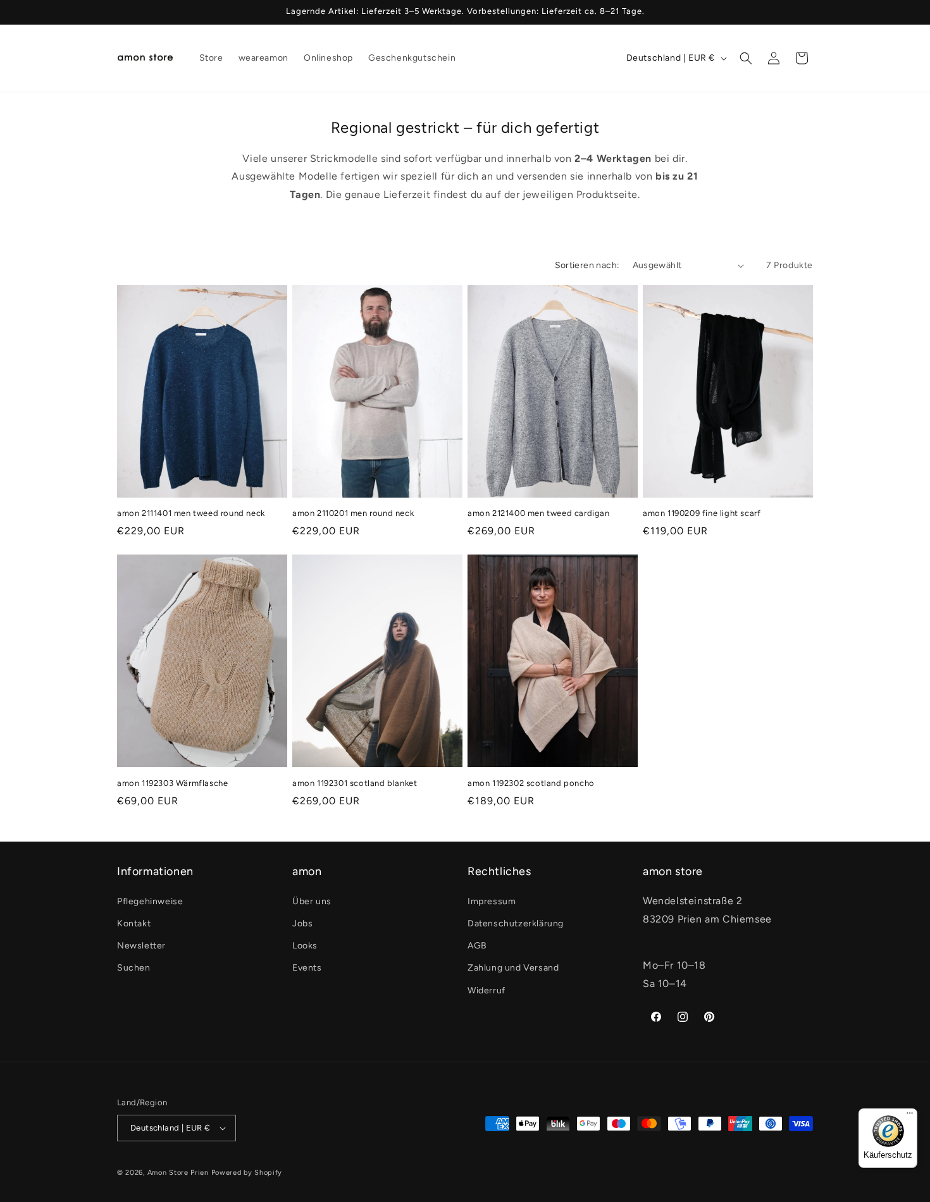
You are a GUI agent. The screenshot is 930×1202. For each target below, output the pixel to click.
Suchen (134, 967)
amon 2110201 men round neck (353, 513)
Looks (305, 945)
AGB (477, 945)
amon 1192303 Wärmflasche (172, 782)
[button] (746, 58)
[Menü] (909, 1116)
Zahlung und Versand (513, 967)
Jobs (302, 923)
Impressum (492, 901)
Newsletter (141, 945)
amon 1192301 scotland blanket (354, 782)
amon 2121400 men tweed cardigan (539, 513)
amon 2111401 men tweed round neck (191, 513)
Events (307, 967)
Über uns (312, 901)
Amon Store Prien (178, 1172)
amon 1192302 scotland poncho (531, 782)
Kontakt (134, 923)
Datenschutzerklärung (516, 923)
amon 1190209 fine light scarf (701, 513)
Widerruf (486, 990)
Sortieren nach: (587, 265)
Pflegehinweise (150, 901)
